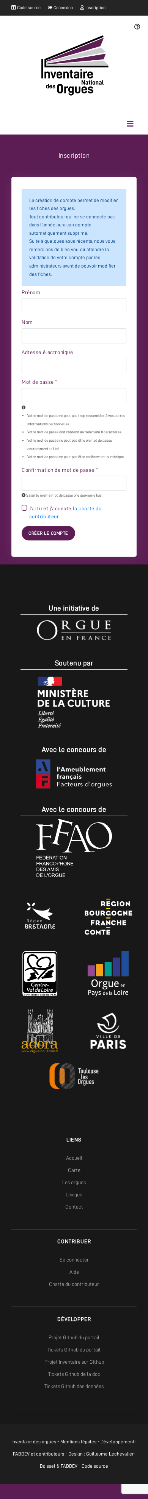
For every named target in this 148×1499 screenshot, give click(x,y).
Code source (28, 7)
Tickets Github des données (74, 1386)
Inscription (94, 7)
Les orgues (74, 1182)
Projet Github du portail (74, 1337)
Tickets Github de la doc (74, 1374)
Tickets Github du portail (74, 1349)
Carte (74, 1170)
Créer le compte (48, 533)
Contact (74, 1206)
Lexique (74, 1194)
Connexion (62, 7)
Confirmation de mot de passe (60, 470)
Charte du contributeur (74, 1284)
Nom (27, 322)
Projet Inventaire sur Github (74, 1361)
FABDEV (21, 1453)
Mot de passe (39, 382)
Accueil (74, 1158)
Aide (74, 1272)
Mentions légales (78, 1441)
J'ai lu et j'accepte (65, 512)
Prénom (31, 292)
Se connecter (74, 1259)
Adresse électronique (47, 352)
